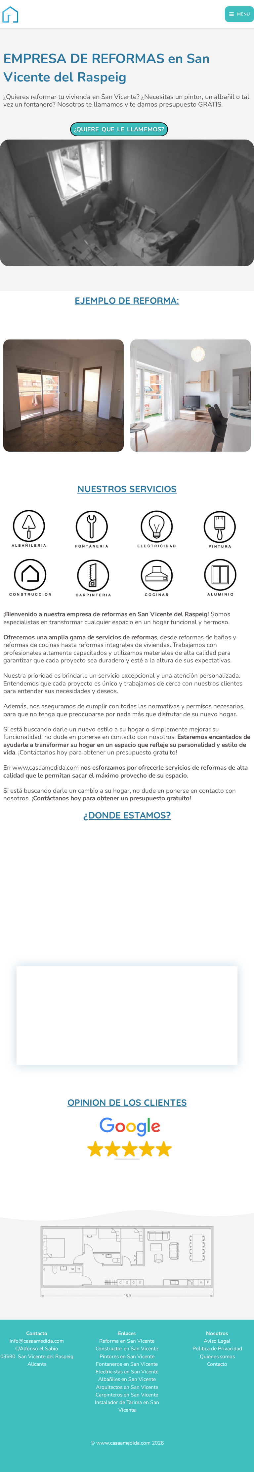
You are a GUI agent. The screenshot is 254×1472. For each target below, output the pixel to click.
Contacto (217, 1363)
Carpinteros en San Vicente (127, 1394)
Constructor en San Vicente (127, 1348)
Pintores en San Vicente (127, 1356)
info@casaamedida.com (37, 1340)
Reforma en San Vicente (126, 1340)
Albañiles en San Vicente (127, 1379)
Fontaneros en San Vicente (127, 1363)
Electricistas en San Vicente (127, 1371)
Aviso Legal (217, 1340)
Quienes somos (217, 1356)
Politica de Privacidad (217, 1348)
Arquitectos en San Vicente (127, 1387)
